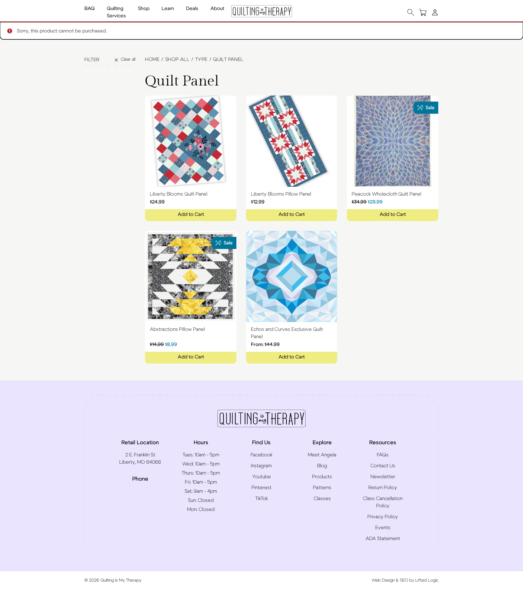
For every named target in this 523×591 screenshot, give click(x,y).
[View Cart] (422, 12)
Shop (144, 8)
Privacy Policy (382, 516)
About (217, 8)
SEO (404, 580)
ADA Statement (383, 538)
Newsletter (382, 476)
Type (201, 59)
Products (322, 476)
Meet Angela (322, 454)
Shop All (177, 59)
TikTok (261, 498)
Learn (168, 8)
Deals (192, 8)
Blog (322, 465)
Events (382, 527)
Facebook (261, 454)
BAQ (89, 8)
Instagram (261, 465)
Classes (322, 498)
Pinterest (261, 487)
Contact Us (382, 465)
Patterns (322, 487)
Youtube (261, 476)
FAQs (383, 454)
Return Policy (382, 487)
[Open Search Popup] (410, 12)
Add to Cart (191, 214)
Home (152, 59)
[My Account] (435, 12)
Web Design (383, 580)
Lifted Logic (427, 580)
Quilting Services (116, 12)
